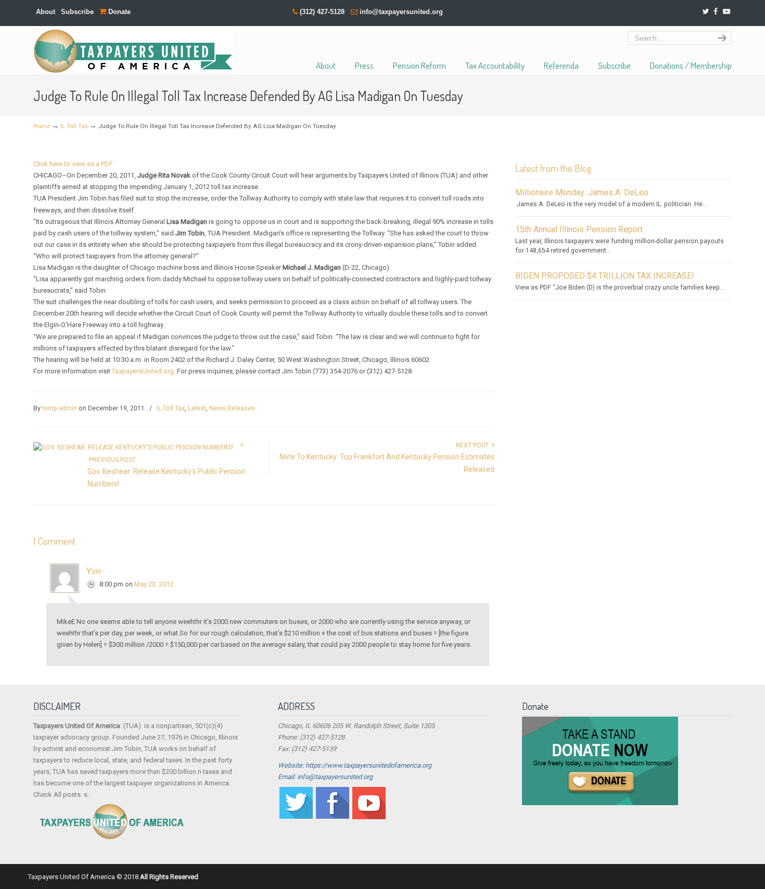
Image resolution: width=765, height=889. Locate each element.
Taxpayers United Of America (133, 51)
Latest (197, 408)
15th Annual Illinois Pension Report (579, 229)
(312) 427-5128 (322, 12)
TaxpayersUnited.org (143, 371)
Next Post (474, 445)
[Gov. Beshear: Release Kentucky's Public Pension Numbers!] (133, 447)
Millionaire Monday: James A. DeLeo (581, 192)
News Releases (232, 408)
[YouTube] (726, 12)
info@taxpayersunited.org (401, 12)
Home (41, 126)
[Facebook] (715, 12)
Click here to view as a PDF (73, 164)
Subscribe (77, 12)
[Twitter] (705, 12)
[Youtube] (369, 817)
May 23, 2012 (153, 584)
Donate (118, 12)
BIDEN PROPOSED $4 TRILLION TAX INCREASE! (604, 276)
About (45, 12)
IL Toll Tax (74, 126)
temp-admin (59, 408)
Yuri (93, 571)
